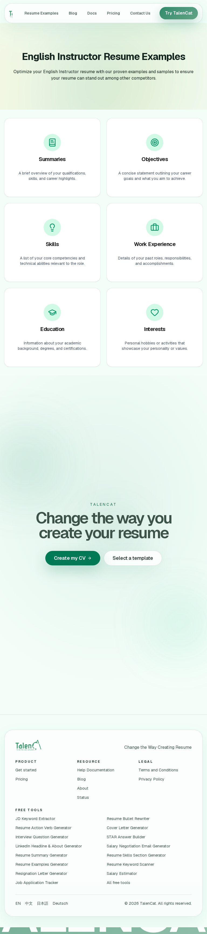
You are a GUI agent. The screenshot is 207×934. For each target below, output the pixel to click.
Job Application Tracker (36, 882)
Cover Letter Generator (127, 827)
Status (83, 797)
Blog (73, 13)
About (82, 788)
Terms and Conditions (158, 770)
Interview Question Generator (41, 837)
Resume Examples (41, 13)
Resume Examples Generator (41, 864)
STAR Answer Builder (126, 837)
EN (18, 903)
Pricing (113, 13)
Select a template (133, 558)
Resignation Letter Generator (41, 873)
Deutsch (60, 903)
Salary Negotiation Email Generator (138, 846)
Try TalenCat (178, 13)
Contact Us (140, 13)
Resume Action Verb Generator (43, 827)
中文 (29, 903)
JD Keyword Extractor (35, 818)
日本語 (42, 903)
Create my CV (70, 558)
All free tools (118, 882)
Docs (92, 13)
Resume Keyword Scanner (130, 864)
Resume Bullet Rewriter (128, 818)
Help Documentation (95, 770)
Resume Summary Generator (41, 855)
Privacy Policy (151, 779)
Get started (25, 770)
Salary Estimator (122, 873)
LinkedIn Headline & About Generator (48, 846)
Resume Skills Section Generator (136, 855)
